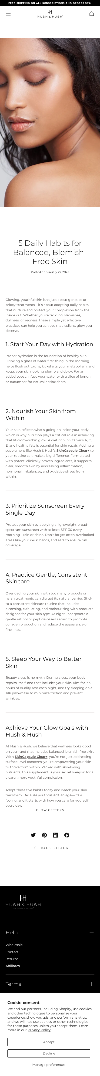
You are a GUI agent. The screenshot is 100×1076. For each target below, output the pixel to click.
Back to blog (54, 848)
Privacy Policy (39, 1030)
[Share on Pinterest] (44, 835)
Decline (49, 1053)
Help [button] (12, 933)
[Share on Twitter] (33, 835)
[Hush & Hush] (23, 901)
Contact (12, 952)
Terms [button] (13, 984)
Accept (49, 1042)
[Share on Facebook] (67, 835)
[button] (8, 13)
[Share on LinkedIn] (55, 835)
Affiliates (13, 966)
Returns (12, 959)
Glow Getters (50, 810)
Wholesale (14, 945)
